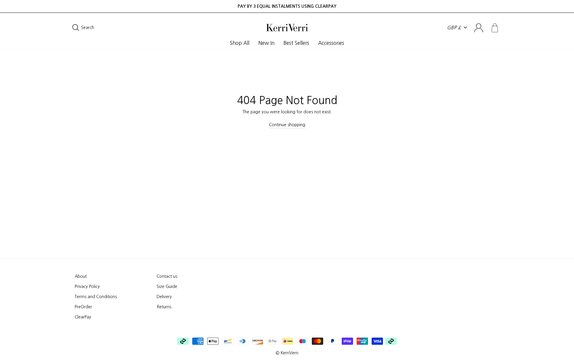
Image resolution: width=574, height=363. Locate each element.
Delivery (164, 297)
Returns (164, 307)
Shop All (239, 42)
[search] (122, 27)
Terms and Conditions (96, 297)
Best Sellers (296, 42)
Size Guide (167, 286)
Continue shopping (287, 125)
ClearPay (83, 317)
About (81, 276)
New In (266, 42)
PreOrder (83, 307)
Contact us (167, 276)
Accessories (331, 42)
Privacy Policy (87, 286)
